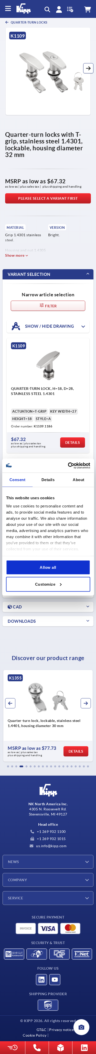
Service (15, 898)
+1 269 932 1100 (51, 832)
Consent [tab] (17, 480)
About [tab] (78, 480)
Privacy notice (61, 1030)
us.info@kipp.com (51, 846)
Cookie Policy (35, 1035)
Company (17, 880)
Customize (45, 584)
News (13, 862)
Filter (50, 306)
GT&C (42, 1030)
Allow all (48, 567)
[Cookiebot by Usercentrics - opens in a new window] (68, 465)
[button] (88, 68)
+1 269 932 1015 (51, 839)
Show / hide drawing (49, 326)
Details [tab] (48, 480)
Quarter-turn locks (28, 22)
